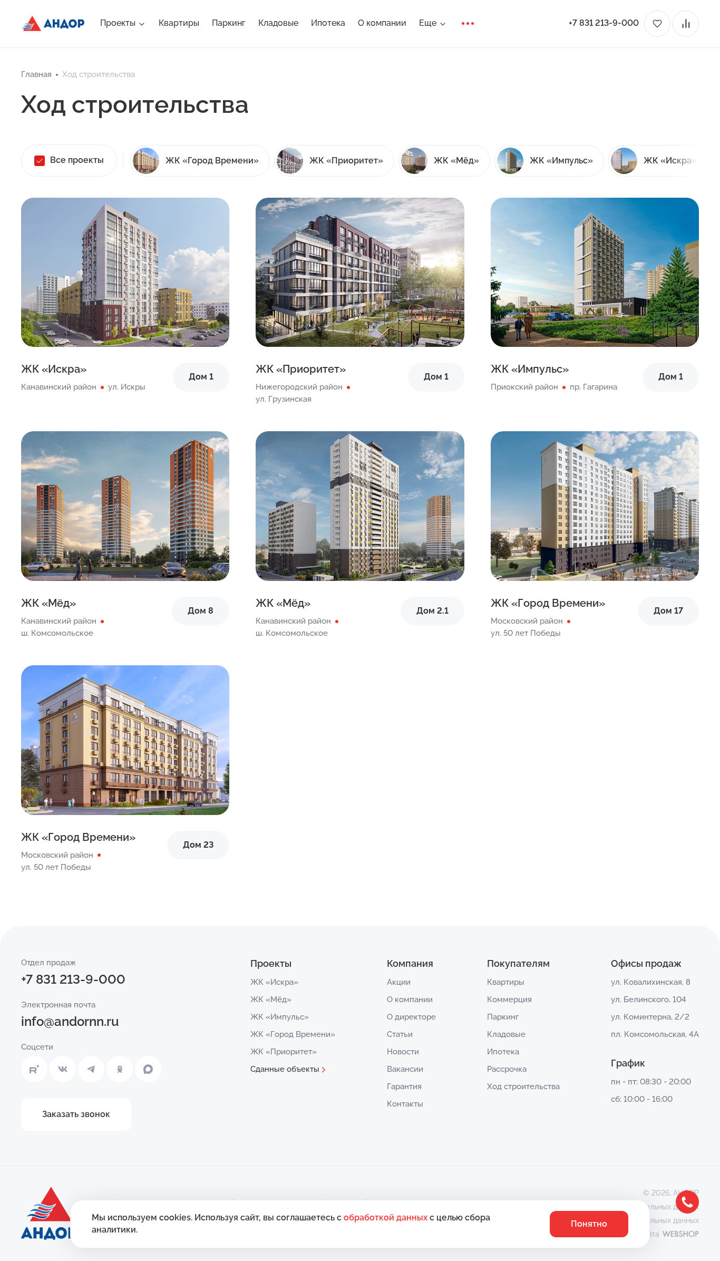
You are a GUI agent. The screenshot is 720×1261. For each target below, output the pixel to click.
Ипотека (328, 23)
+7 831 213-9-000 (604, 23)
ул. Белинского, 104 (648, 999)
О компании (382, 23)
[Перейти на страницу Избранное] (657, 24)
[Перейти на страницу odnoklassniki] (119, 1069)
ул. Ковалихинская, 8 (650, 982)
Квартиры (179, 23)
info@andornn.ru (70, 1021)
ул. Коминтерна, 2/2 (650, 1017)
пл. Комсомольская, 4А (655, 1034)
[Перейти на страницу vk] (63, 1069)
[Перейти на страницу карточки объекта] (125, 295)
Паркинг (229, 23)
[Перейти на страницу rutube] (34, 1069)
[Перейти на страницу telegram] (91, 1069)
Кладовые (278, 23)
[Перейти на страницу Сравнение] (686, 24)
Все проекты (77, 160)
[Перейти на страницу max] (148, 1069)
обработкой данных (387, 1217)
